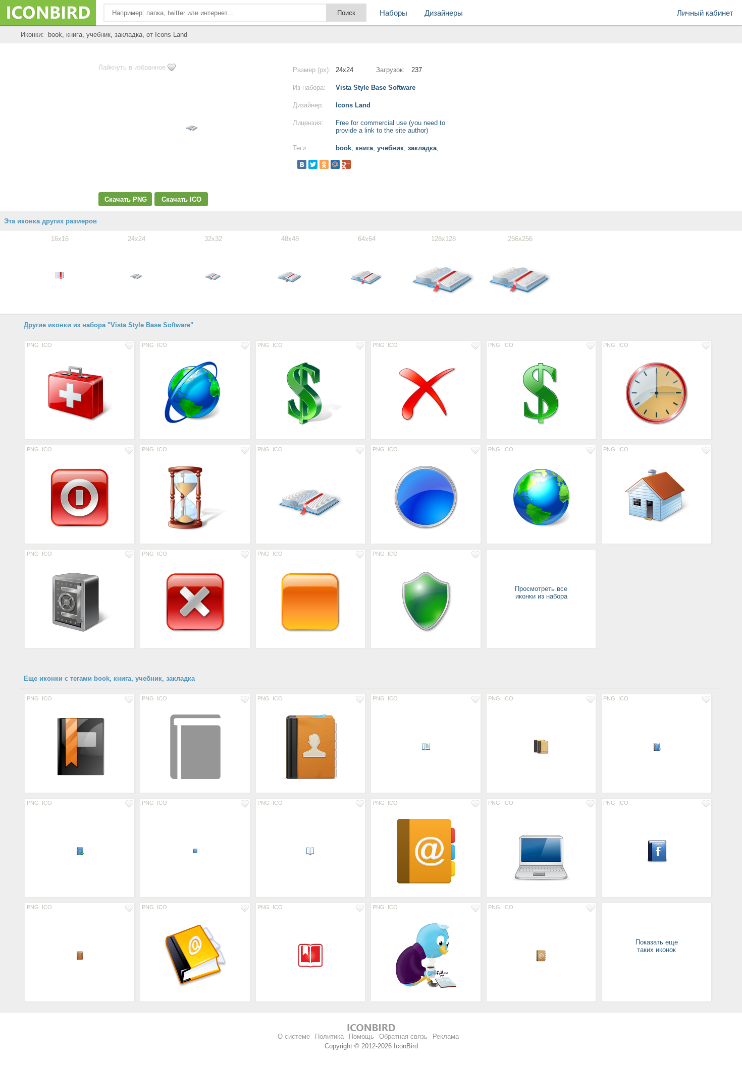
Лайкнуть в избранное (132, 67)
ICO (47, 345)
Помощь (361, 1036)
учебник (390, 148)
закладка (422, 148)
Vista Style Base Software (375, 87)
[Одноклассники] (324, 164)
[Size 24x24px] (541, 955)
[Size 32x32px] (541, 746)
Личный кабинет (705, 13)
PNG (33, 345)
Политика (329, 1036)
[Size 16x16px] (425, 746)
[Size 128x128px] (79, 393)
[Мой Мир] (335, 164)
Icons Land (353, 105)
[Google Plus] (346, 164)
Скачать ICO (181, 199)
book (343, 148)
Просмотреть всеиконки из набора (541, 592)
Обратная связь (403, 1036)
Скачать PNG (125, 199)
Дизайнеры (444, 13)
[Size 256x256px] (425, 955)
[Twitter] (312, 164)
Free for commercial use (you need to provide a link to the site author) (390, 126)
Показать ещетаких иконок (656, 946)
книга (364, 148)
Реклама (446, 1036)
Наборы (393, 13)
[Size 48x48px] (656, 851)
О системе (294, 1036)
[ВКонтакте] (301, 164)
